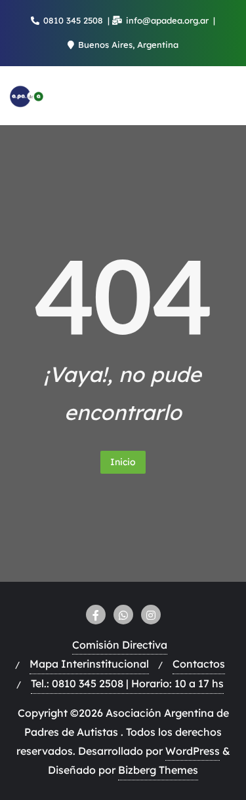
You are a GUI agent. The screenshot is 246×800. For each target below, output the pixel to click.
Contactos (199, 663)
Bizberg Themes (158, 769)
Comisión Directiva (119, 644)
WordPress (192, 750)
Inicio (123, 462)
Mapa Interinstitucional (89, 663)
